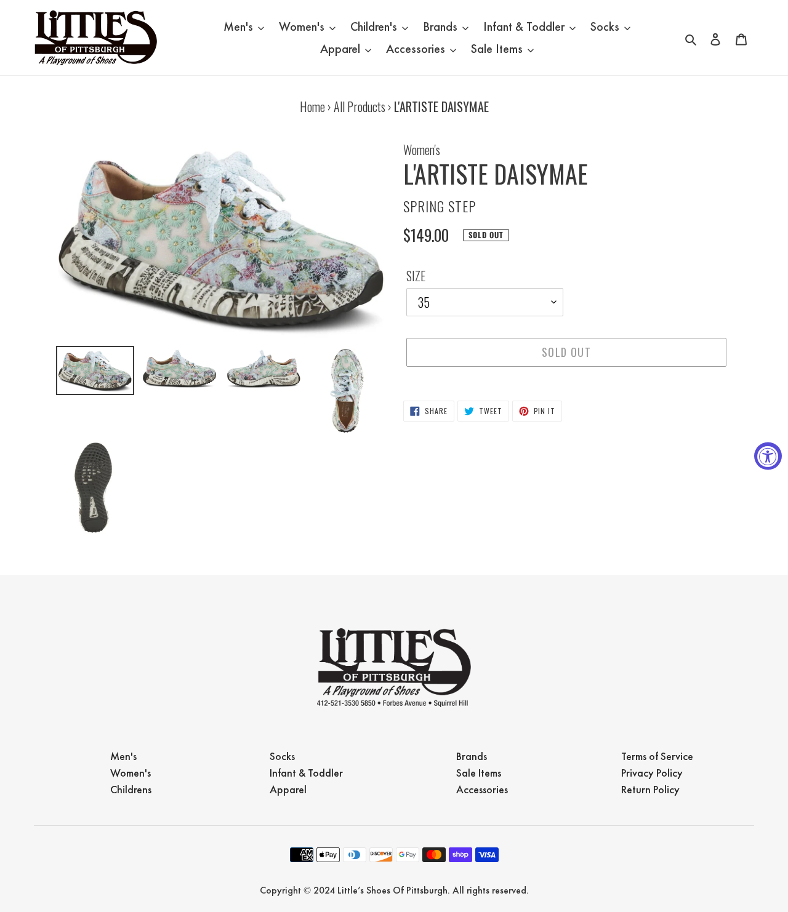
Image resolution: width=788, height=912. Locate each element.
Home (312, 106)
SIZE (415, 275)
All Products (359, 106)
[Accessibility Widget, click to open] (768, 456)
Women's (421, 149)
